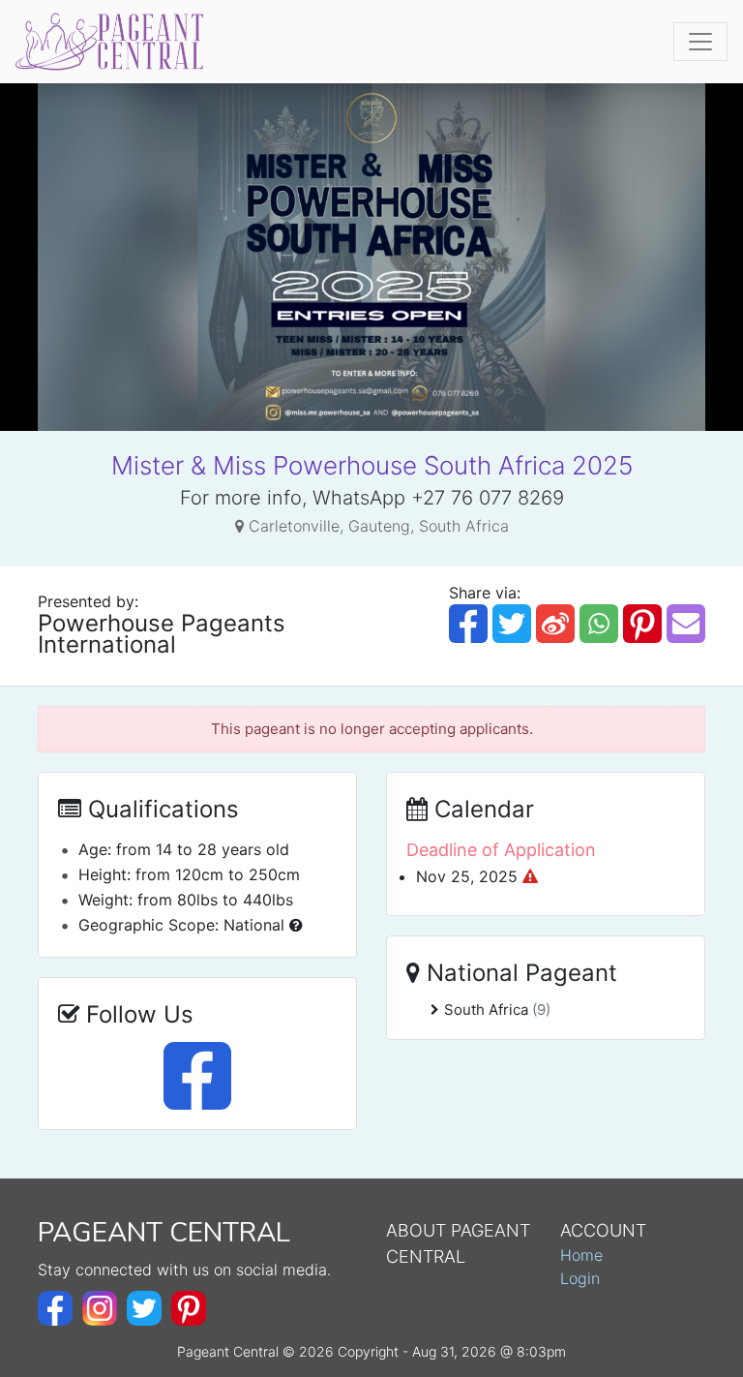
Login (580, 1278)
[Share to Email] (686, 623)
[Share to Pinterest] (642, 623)
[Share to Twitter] (511, 623)
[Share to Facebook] (468, 623)
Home (581, 1255)
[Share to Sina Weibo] (555, 623)
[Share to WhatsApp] (599, 623)
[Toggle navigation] (700, 41)
